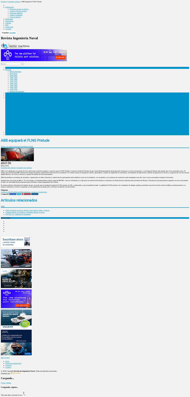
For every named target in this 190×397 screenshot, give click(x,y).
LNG (11, 192)
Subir (3, 206)
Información (14, 130)
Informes (8, 95)
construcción (5, 192)
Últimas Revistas (15, 72)
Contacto (8, 365)
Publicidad (9, 19)
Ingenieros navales (11, 132)
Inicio (7, 361)
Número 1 (13, 120)
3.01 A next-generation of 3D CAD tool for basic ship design (34, 113)
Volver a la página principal (10, 146)
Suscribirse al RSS (26, 146)
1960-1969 (13, 83)
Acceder (8, 29)
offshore (16, 192)
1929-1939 (13, 89)
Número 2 (13, 117)
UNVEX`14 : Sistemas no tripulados (18, 214)
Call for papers (15, 126)
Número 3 (13, 111)
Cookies (8, 367)
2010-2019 (13, 74)
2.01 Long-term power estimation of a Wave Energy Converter (35, 118)
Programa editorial (16, 13)
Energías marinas (11, 93)
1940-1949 (13, 87)
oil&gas (22, 192)
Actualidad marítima (13, 2)
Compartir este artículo (24, 168)
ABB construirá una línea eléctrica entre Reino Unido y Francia (27, 210)
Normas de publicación (17, 128)
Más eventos (5, 358)
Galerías (8, 23)
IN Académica (10, 97)
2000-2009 (13, 76)
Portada (3, 2)
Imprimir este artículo (8, 168)
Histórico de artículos (17, 91)
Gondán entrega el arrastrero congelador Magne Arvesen (25, 212)
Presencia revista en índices (19, 9)
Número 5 (13, 103)
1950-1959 (13, 85)
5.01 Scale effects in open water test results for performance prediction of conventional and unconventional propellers (55, 105)
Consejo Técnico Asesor (18, 11)
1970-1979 (13, 81)
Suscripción (9, 21)
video (45, 192)
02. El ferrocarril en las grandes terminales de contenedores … (35, 124)
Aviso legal (9, 27)
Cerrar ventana (6, 383)
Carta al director (15, 17)
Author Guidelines (16, 15)
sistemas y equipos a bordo (34, 192)
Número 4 (13, 107)
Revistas (8, 70)
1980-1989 (13, 79)
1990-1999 (13, 78)
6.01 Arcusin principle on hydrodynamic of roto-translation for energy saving (40, 101)
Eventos (8, 134)
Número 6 (13, 99)
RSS (6, 25)
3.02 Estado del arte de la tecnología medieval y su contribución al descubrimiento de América (46, 115)
